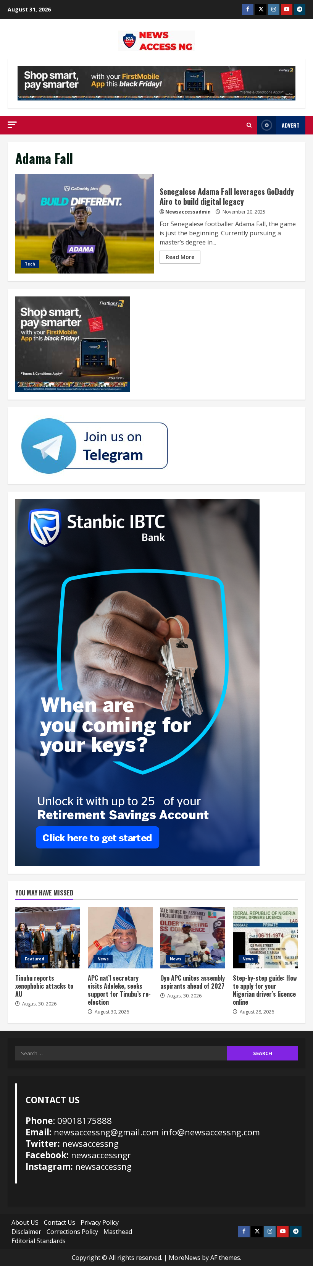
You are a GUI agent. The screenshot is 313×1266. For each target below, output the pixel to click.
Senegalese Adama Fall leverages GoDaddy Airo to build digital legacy (84, 224)
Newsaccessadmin (188, 212)
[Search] (249, 125)
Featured (34, 959)
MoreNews (184, 1257)
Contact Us (59, 1222)
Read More (180, 257)
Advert (291, 125)
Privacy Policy (100, 1222)
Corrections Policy (72, 1231)
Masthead (117, 1231)
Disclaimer (26, 1231)
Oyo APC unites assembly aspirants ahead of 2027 (192, 937)
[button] (12, 124)
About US (25, 1222)
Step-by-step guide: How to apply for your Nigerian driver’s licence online (265, 937)
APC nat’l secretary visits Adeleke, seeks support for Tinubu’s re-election (120, 937)
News (103, 959)
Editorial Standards (38, 1241)
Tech (30, 264)
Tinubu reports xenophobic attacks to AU (47, 937)
